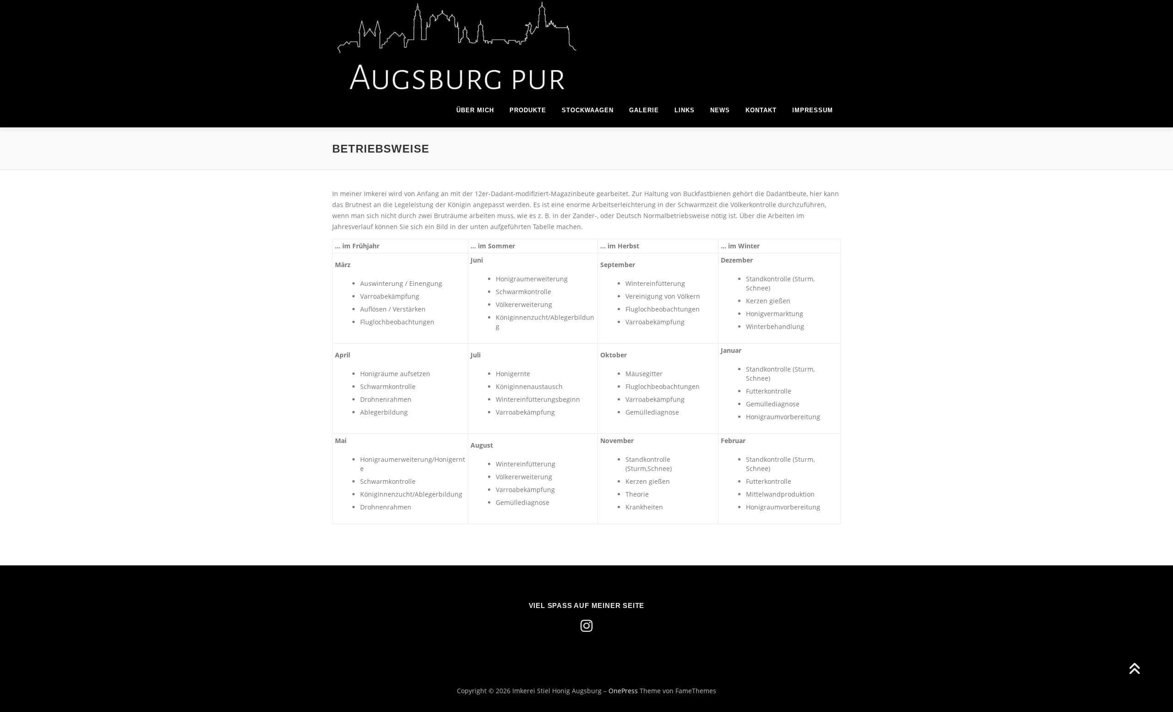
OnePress (623, 690)
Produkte (528, 110)
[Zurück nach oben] (1134, 669)
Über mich (475, 110)
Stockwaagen (588, 110)
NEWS (720, 110)
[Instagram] (586, 626)
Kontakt (761, 110)
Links (684, 110)
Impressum (812, 110)
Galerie (644, 110)
